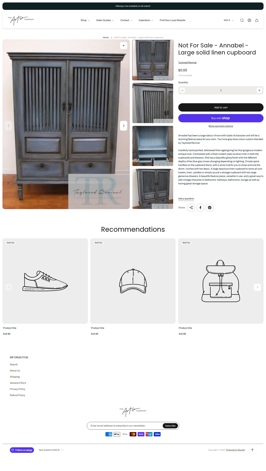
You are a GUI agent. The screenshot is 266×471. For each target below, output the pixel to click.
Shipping (15, 376)
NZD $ (227, 20)
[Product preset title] (45, 281)
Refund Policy (17, 395)
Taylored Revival (187, 62)
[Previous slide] (8, 126)
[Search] (242, 20)
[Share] (191, 207)
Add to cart (221, 107)
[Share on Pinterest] (209, 207)
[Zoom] (123, 45)
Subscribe (170, 425)
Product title (9, 328)
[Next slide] (123, 126)
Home (106, 37)
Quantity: (183, 82)
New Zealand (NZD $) (49, 450)
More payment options (221, 126)
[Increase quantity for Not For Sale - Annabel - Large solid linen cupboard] (259, 90)
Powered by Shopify (235, 450)
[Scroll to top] (252, 450)
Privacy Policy (17, 389)
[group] (152, 60)
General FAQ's (18, 383)
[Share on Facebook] (200, 207)
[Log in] (249, 20)
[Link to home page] (133, 411)
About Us (15, 370)
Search (14, 364)
